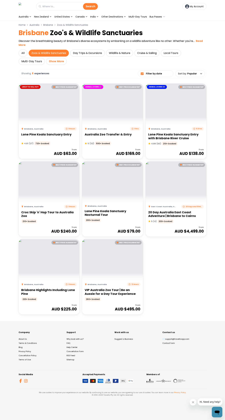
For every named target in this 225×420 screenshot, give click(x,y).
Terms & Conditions (28, 343)
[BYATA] (150, 381)
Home (22, 25)
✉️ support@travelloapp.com (175, 339)
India (93, 16)
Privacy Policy (25, 351)
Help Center (72, 347)
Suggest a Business (123, 339)
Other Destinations (112, 16)
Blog (21, 347)
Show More (56, 61)
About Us (23, 339)
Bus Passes (156, 16)
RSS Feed (71, 355)
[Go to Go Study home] (26, 6)
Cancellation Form (75, 351)
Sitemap (70, 359)
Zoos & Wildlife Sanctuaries (72, 25)
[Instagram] (26, 381)
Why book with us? (75, 339)
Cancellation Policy (27, 355)
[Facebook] (21, 381)
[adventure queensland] (163, 381)
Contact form (168, 343)
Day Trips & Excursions (87, 53)
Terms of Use (25, 359)
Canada (80, 16)
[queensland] (179, 381)
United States (62, 16)
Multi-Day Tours (138, 16)
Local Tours (171, 53)
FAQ (68, 343)
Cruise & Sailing (147, 53)
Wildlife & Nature (119, 53)
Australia (23, 16)
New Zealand (41, 16)
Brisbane (48, 25)
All (23, 53)
